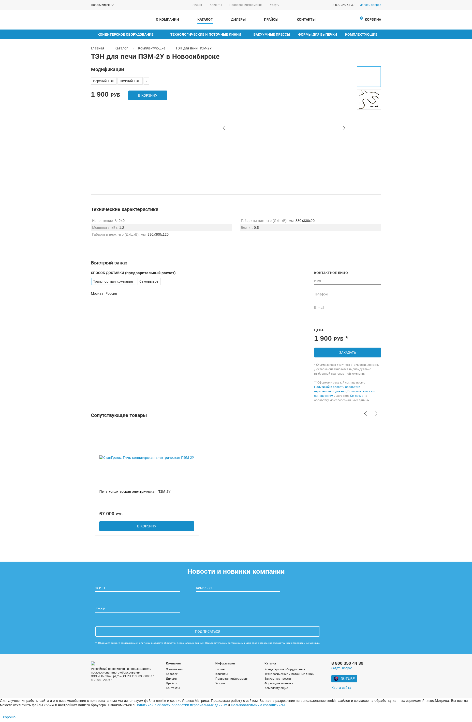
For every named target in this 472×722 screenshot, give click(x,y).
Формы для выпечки (317, 34)
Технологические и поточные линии (205, 34)
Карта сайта (341, 688)
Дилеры (238, 19)
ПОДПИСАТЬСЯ (207, 631)
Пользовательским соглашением (224, 643)
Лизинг (197, 5)
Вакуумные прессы (271, 34)
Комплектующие (361, 34)
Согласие (356, 396)
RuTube (348, 679)
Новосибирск (100, 5)
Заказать (347, 352)
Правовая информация (246, 5)
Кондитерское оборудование (125, 34)
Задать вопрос (370, 5)
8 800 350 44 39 (343, 5)
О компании (167, 19)
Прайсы (271, 19)
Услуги (275, 5)
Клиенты (216, 5)
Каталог (205, 19)
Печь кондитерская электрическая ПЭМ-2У (135, 491)
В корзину (147, 95)
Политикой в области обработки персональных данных (170, 643)
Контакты (306, 19)
